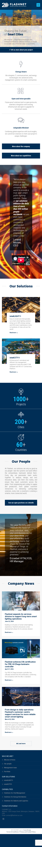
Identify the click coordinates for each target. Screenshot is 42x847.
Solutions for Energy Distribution (15, 797)
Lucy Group (27, 830)
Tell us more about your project (21, 50)
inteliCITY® (15, 358)
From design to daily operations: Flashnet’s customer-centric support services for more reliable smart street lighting (20, 713)
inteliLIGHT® (15, 316)
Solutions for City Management (14, 793)
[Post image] (21, 309)
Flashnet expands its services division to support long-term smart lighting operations (21, 616)
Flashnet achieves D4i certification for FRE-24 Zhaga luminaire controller (20, 664)
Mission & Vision (9, 760)
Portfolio (7, 772)
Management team (10, 768)
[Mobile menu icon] (38, 5)
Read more (13, 332)
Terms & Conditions (12, 832)
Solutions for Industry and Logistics (16, 801)
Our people (8, 764)
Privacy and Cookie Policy (28, 832)
